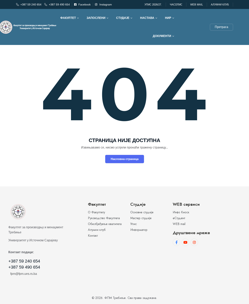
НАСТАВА (147, 17)
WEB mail (196, 4)
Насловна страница (125, 159)
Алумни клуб (220, 4)
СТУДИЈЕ (122, 17)
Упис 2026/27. (153, 4)
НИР (168, 17)
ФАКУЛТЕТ (68, 17)
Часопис (176, 4)
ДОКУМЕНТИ (162, 36)
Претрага (221, 27)
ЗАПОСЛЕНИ (96, 17)
